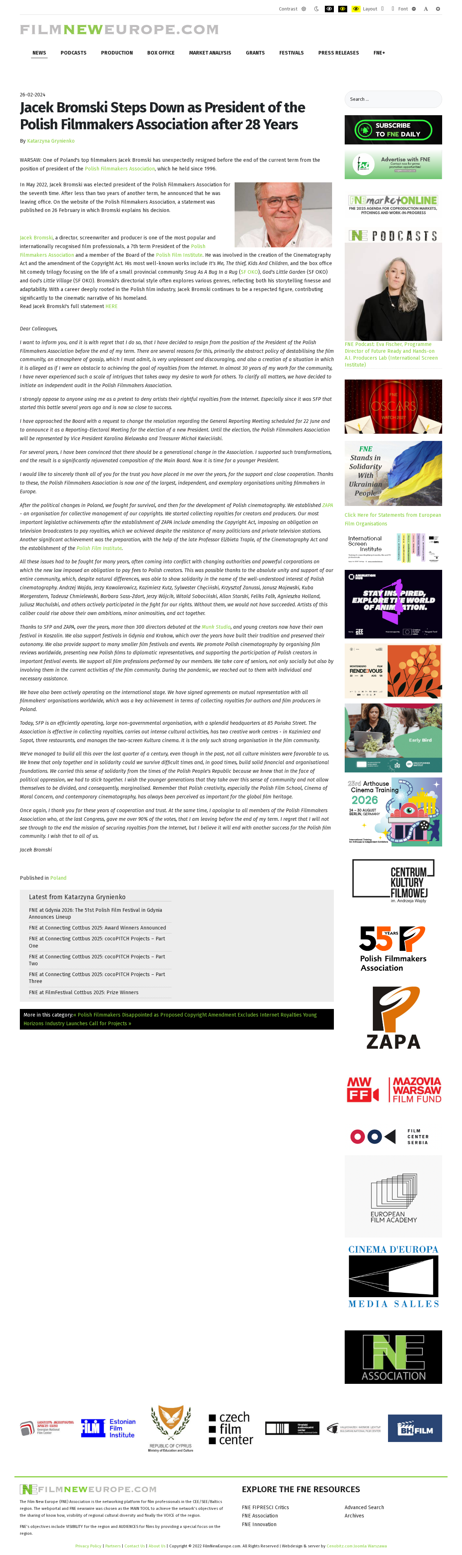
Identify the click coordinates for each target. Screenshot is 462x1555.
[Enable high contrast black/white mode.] (329, 9)
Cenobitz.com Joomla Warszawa (357, 1545)
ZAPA (327, 505)
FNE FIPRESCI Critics (265, 1507)
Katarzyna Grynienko (51, 141)
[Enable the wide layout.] (392, 9)
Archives (354, 1516)
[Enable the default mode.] (303, 9)
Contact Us (135, 1545)
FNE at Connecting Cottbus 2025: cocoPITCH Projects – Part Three (97, 977)
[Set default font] (426, 9)
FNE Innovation (259, 1524)
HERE (111, 306)
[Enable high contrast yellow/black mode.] (356, 9)
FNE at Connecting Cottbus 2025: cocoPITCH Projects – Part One (97, 942)
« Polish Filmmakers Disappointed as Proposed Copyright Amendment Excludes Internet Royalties (187, 1015)
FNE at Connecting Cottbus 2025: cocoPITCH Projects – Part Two (97, 960)
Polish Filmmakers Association (120, 169)
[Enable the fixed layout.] (382, 9)
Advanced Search (364, 1507)
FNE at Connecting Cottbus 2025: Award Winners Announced (97, 928)
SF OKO (249, 272)
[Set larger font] (438, 9)
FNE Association (260, 1516)
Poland (58, 878)
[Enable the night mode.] (316, 9)
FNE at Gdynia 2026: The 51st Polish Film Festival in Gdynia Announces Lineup (95, 913)
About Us (157, 1545)
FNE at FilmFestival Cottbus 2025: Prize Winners (84, 992)
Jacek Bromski (36, 238)
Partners (113, 1545)
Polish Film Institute (179, 255)
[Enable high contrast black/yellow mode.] (343, 9)
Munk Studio (216, 627)
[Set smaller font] (414, 9)
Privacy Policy (88, 1545)
